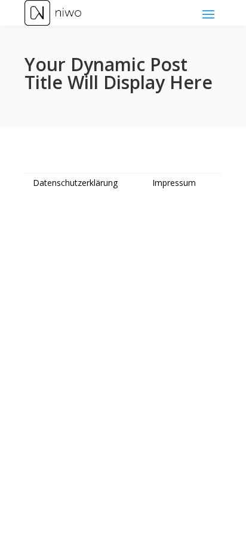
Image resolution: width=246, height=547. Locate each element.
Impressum (174, 182)
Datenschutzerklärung (75, 182)
